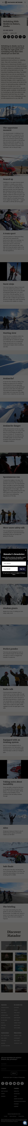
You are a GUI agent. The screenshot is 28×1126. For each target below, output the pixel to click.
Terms (17, 573)
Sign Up (22, 569)
